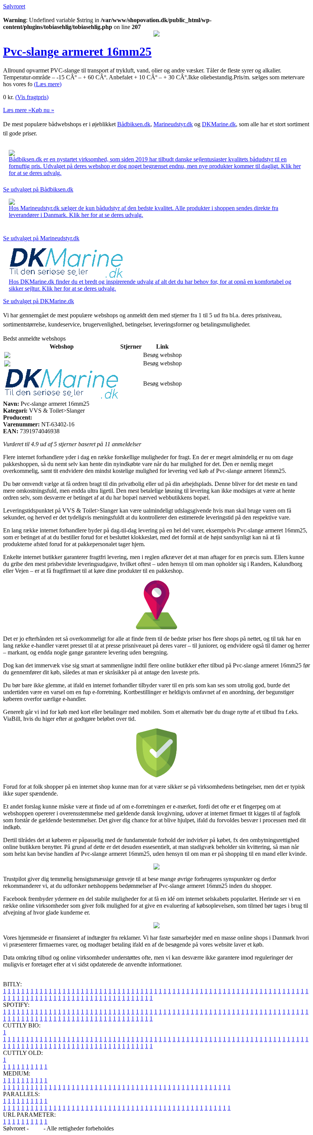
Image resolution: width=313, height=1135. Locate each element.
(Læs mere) (47, 84)
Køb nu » (42, 110)
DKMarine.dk (219, 124)
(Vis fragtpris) (31, 97)
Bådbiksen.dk (133, 124)
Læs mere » (17, 110)
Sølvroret (14, 6)
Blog (36, 1128)
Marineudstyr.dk (173, 124)
